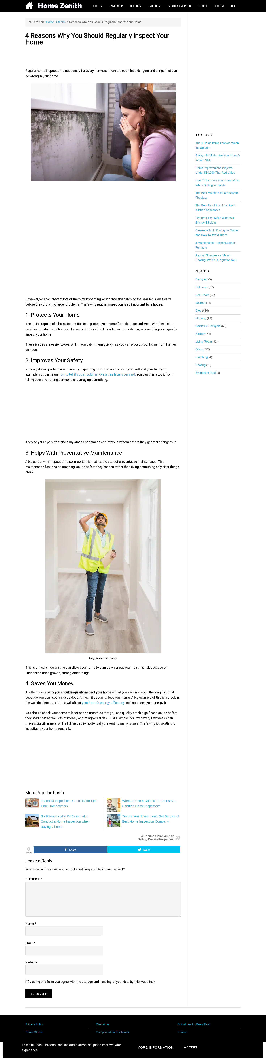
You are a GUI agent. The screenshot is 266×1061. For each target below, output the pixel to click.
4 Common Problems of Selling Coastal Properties (156, 838)
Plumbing (201, 357)
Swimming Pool (205, 372)
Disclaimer (103, 1024)
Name (30, 924)
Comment (33, 879)
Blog (198, 310)
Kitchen (200, 333)
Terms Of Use (34, 1032)
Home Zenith (54, 6)
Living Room (203, 341)
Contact (182, 1032)
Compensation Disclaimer (112, 1032)
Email (30, 943)
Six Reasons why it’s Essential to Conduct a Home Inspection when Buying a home (65, 821)
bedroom (201, 302)
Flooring (200, 318)
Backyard (201, 279)
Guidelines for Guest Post (193, 1024)
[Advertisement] (103, 56)
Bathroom (201, 287)
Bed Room (202, 295)
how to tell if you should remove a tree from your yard (97, 374)
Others (199, 349)
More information (155, 1047)
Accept (190, 1047)
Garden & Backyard (208, 326)
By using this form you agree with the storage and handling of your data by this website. (91, 982)
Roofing (200, 365)
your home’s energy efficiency (103, 703)
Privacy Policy (34, 1024)
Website (31, 962)
